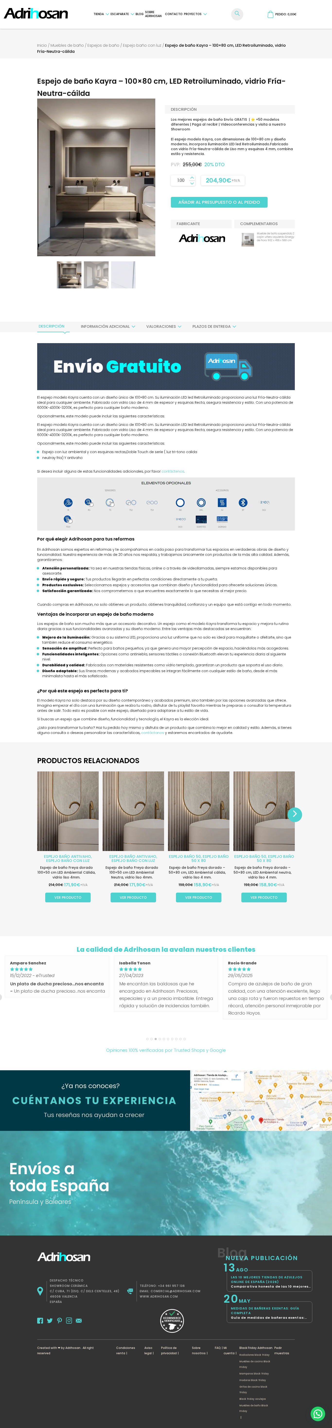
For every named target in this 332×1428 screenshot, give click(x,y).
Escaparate (120, 14)
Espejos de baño (103, 45)
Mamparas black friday (254, 1373)
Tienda (99, 14)
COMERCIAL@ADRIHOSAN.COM (176, 1291)
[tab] (51, 326)
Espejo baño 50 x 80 (210, 858)
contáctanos (152, 732)
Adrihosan (72, 1348)
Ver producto (67, 897)
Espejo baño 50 (185, 856)
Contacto (174, 14)
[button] (318, 1414)
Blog (140, 14)
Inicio (42, 45)
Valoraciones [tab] (161, 326)
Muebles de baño (67, 45)
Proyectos (192, 14)
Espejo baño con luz (142, 45)
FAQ (218, 1348)
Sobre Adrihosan (153, 14)
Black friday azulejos (252, 1399)
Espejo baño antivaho (67, 856)
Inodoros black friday (252, 1380)
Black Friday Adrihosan (255, 1348)
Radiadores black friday (254, 1354)
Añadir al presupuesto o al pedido (219, 202)
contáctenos (173, 471)
